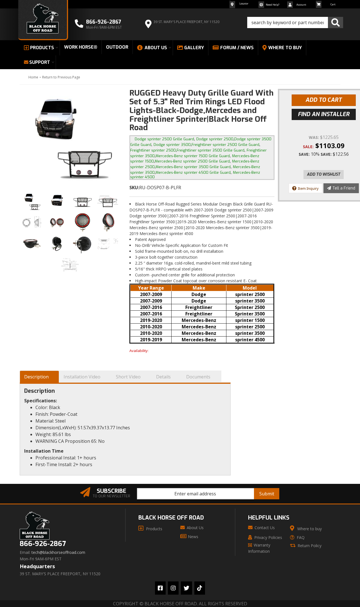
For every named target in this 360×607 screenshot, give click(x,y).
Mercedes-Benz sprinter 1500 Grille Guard (193, 156)
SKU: (134, 187)
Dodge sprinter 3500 (172, 144)
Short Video (128, 377)
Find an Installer (324, 114)
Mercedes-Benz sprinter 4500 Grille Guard (193, 172)
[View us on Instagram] (173, 588)
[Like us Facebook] (160, 588)
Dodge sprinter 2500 (214, 139)
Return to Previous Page (61, 77)
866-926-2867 (43, 544)
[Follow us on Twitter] (186, 588)
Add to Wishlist (323, 174)
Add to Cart (323, 100)
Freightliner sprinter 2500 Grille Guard (225, 144)
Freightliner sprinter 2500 (153, 150)
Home (33, 77)
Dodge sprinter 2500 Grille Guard (164, 139)
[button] (295, 22)
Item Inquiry (308, 188)
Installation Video (82, 377)
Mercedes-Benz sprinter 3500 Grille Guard (193, 166)
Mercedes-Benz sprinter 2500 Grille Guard (192, 161)
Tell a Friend (343, 188)
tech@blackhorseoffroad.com (58, 552)
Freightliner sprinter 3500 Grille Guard (210, 150)
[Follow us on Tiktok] (199, 588)
